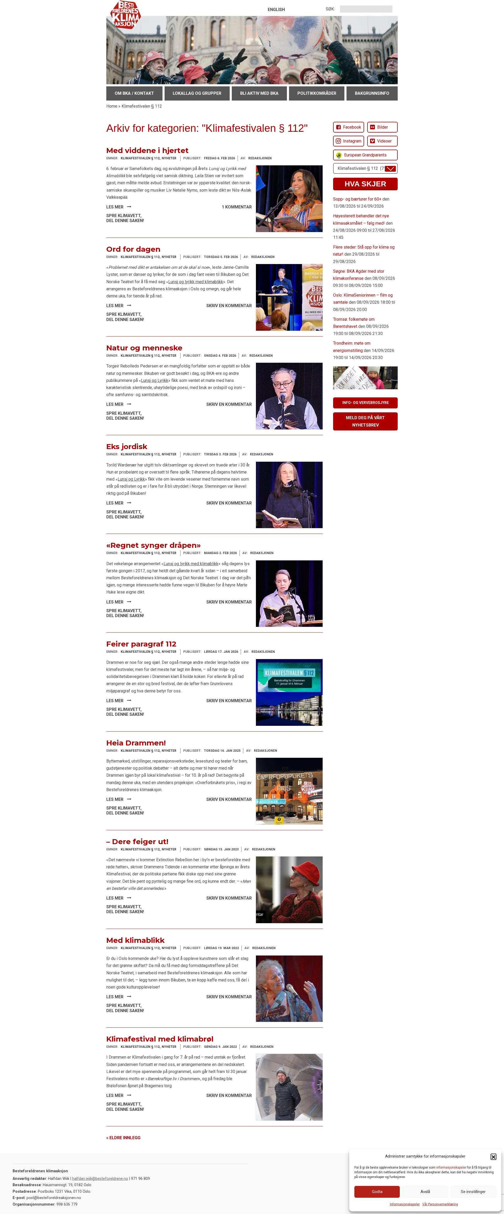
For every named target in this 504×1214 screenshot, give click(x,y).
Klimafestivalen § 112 (140, 158)
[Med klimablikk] (289, 988)
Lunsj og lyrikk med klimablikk (195, 281)
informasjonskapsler (451, 1167)
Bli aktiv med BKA (259, 93)
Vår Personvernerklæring (440, 1204)
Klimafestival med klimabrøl (159, 1038)
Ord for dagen (133, 249)
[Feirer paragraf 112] (289, 692)
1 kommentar (237, 206)
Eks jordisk (126, 446)
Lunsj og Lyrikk (154, 380)
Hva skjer (365, 184)
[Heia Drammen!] (289, 790)
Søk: (330, 9)
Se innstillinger (473, 1191)
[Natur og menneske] (289, 395)
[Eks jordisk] (289, 494)
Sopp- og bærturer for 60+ (357, 199)
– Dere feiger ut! (137, 841)
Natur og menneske (144, 347)
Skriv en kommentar (229, 305)
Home (111, 106)
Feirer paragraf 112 (141, 643)
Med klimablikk (135, 940)
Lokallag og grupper (197, 93)
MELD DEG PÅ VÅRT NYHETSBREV (365, 421)
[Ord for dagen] (289, 297)
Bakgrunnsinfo (372, 93)
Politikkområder (316, 93)
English (276, 9)
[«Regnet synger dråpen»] (289, 593)
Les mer (115, 206)
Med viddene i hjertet (147, 150)
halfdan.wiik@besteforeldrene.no (100, 1178)
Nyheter (169, 158)
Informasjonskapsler (405, 1204)
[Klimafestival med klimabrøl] (289, 1086)
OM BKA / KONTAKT (134, 93)
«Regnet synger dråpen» (153, 545)
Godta (377, 1191)
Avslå (425, 1191)
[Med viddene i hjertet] (289, 198)
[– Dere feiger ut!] (289, 889)
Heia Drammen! (136, 742)
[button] (493, 1156)
